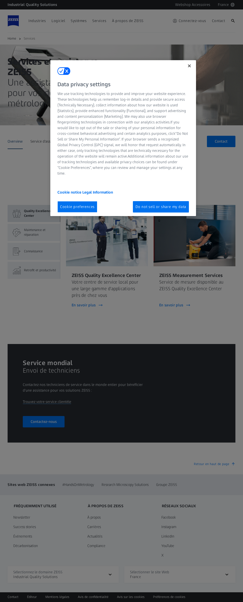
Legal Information (97, 192)
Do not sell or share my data (161, 206)
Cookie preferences (77, 206)
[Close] (189, 66)
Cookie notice (69, 192)
